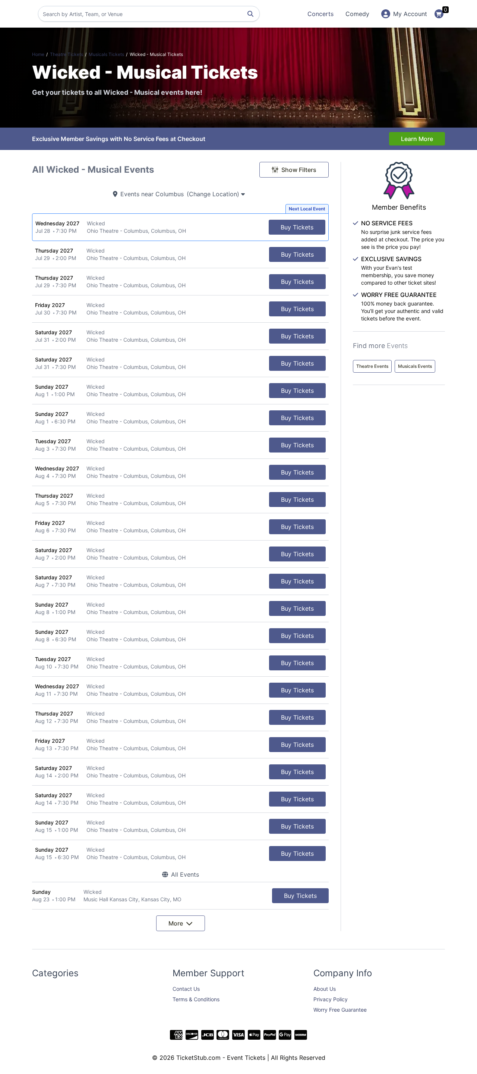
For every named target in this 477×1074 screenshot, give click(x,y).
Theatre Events (372, 366)
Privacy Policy (330, 999)
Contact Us (186, 989)
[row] (180, 227)
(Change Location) (214, 194)
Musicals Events (415, 366)
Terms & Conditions (196, 999)
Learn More (417, 139)
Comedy (357, 14)
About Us (324, 989)
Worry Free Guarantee (340, 1009)
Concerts (320, 14)
